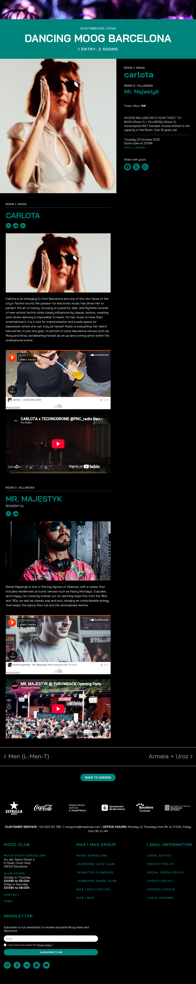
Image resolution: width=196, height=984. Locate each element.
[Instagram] (7, 965)
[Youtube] (46, 965)
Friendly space (161, 889)
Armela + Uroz (168, 756)
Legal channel (160, 898)
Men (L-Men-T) (28, 756)
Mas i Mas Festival (94, 889)
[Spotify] (36, 965)
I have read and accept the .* (30, 945)
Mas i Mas (85, 898)
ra (23, 225)
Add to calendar (135, 147)
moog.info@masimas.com (82, 827)
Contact (12, 894)
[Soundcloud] (26, 965)
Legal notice (159, 855)
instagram (8, 225)
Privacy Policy (161, 864)
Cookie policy (160, 881)
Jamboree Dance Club (97, 881)
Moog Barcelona (92, 855)
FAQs (8, 901)
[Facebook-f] (17, 965)
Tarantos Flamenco (95, 872)
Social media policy (165, 872)
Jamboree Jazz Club (96, 864)
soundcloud (15, 225)
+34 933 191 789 (49, 827)
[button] (127, 166)
